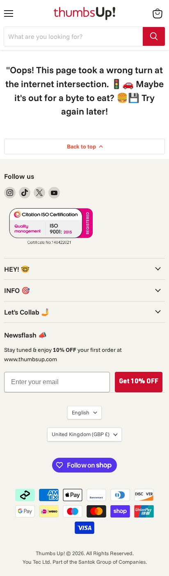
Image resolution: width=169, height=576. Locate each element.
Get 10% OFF (138, 382)
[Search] (154, 36)
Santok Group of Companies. (112, 561)
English (80, 412)
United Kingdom (81, 434)
